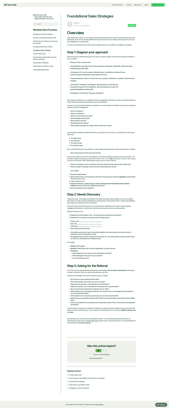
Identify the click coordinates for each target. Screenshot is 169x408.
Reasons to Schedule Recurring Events (44, 38)
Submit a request (158, 5)
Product (76, 23)
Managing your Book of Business (43, 34)
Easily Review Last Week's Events (43, 66)
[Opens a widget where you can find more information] (154, 405)
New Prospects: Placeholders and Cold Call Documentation (87, 378)
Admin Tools (137, 5)
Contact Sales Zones (39, 54)
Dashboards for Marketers (41, 63)
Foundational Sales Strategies (42, 50)
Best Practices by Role (43, 17)
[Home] (10, 5)
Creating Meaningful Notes (41, 70)
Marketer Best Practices (44, 18)
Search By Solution (117, 5)
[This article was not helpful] (104, 350)
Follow (131, 25)
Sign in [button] (146, 5)
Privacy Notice (99, 404)
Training (128, 5)
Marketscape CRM (39, 15)
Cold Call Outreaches (84, 323)
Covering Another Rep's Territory (43, 47)
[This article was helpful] (98, 350)
